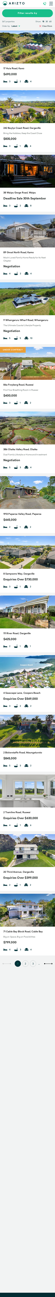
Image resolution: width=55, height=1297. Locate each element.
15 (43, 21)
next (48, 963)
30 (47, 21)
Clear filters (47, 26)
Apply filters (27, 1039)
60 (50, 21)
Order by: (6, 26)
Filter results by (27, 13)
